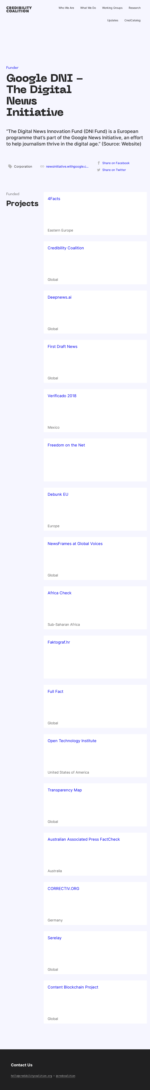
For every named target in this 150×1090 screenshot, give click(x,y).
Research (135, 7)
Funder (12, 68)
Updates (112, 20)
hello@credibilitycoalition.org (31, 1076)
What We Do (88, 7)
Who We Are (66, 7)
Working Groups (112, 7)
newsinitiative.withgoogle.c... (67, 166)
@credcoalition (65, 1076)
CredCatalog (132, 20)
